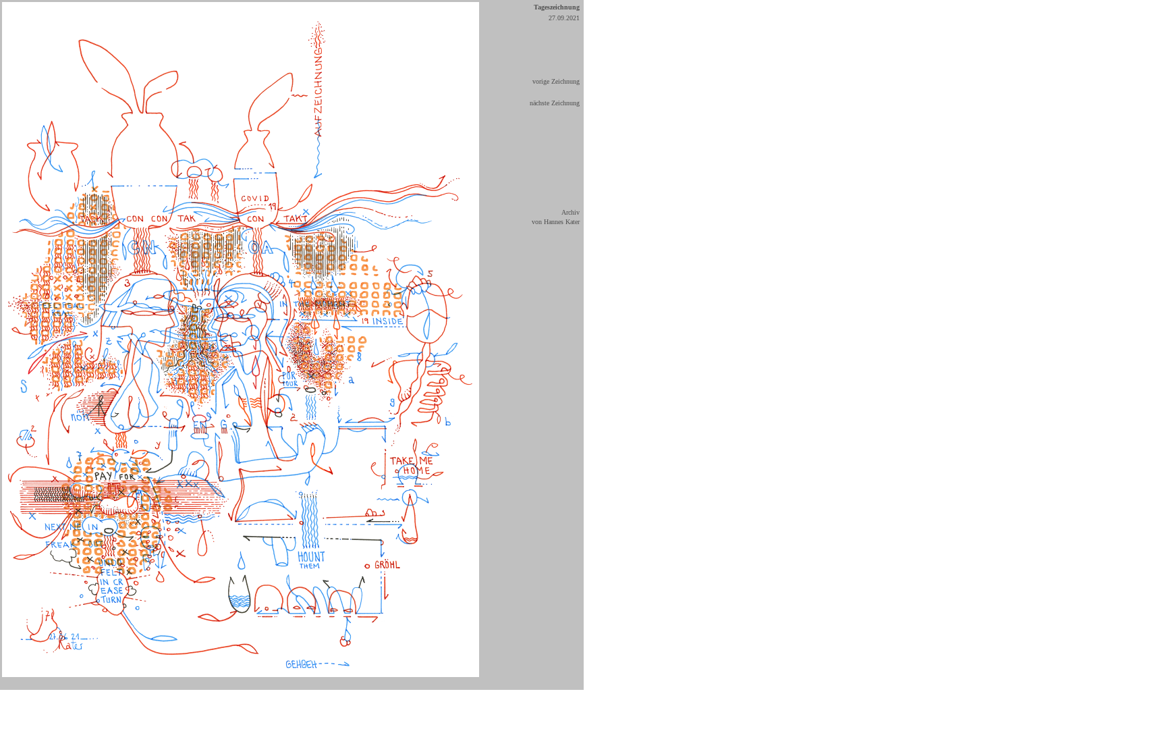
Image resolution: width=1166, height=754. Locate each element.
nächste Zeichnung (555, 103)
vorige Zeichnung (556, 81)
